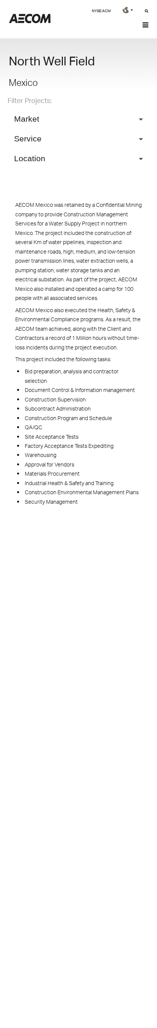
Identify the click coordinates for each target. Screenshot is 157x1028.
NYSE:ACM (101, 10)
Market (26, 118)
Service (28, 138)
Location (29, 158)
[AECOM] (30, 21)
